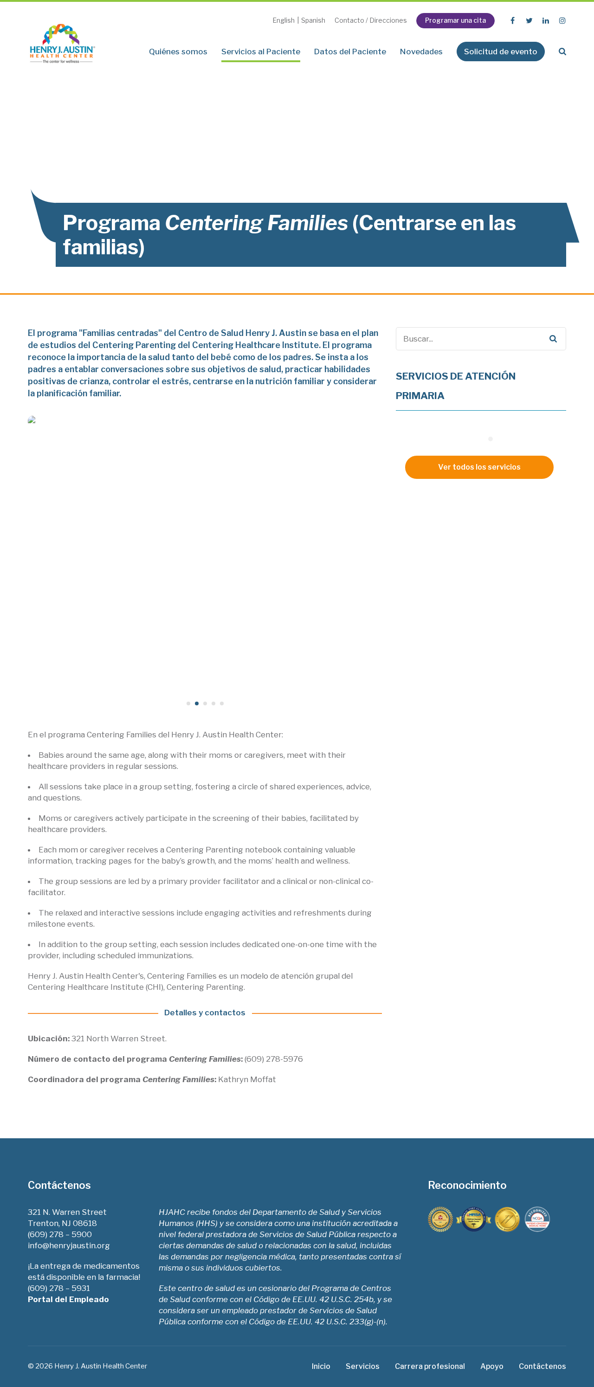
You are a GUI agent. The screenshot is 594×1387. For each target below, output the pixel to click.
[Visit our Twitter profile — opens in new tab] (529, 20)
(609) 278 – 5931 (59, 1288)
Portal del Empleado (69, 1299)
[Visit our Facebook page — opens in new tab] (512, 20)
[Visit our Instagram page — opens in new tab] (562, 20)
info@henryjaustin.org (69, 1245)
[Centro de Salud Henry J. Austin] (62, 40)
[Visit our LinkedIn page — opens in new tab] (545, 20)
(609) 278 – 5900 (60, 1234)
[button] (562, 51)
